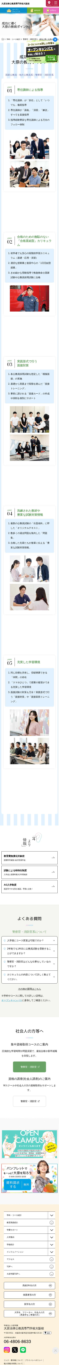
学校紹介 (10, 1244)
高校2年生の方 (29, 1285)
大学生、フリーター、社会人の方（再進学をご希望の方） (29, 1313)
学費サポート (12, 1230)
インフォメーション (15, 1252)
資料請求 (37, 10)
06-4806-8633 (17, 1341)
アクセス (49, 5)
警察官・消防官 (29, 1067)
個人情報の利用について (13, 1364)
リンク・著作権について (13, 1360)
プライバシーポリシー (33, 1360)
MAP (48, 1333)
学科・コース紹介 (13, 39)
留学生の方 (29, 1304)
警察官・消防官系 (30, 39)
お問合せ (53, 10)
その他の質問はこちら (29, 988)
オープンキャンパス (16, 10)
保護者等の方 (29, 1295)
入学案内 (10, 1237)
